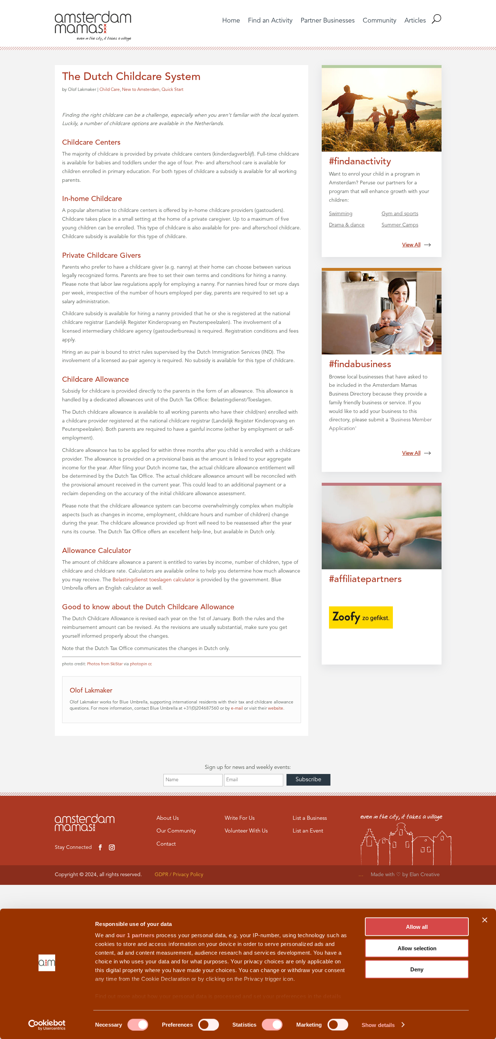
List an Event (308, 831)
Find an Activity (270, 21)
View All (411, 245)
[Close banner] (484, 920)
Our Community (176, 831)
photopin (138, 664)
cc (150, 664)
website (275, 708)
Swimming (341, 213)
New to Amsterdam (140, 90)
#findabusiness (360, 364)
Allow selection (417, 948)
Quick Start (172, 90)
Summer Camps (400, 225)
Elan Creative (425, 874)
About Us (167, 818)
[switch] (208, 1024)
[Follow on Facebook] (100, 847)
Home (231, 21)
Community (380, 21)
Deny (416, 969)
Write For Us (240, 818)
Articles (415, 21)
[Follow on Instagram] (112, 847)
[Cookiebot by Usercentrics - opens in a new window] (47, 1024)
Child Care (109, 90)
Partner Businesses (328, 21)
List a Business (310, 818)
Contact (166, 844)
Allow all (417, 927)
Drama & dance (347, 225)
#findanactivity (360, 162)
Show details (378, 1025)
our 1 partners (135, 935)
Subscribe (308, 780)
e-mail (237, 708)
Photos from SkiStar (105, 664)
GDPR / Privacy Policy (179, 874)
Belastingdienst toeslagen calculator (154, 579)
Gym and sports (400, 213)
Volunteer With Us (246, 831)
